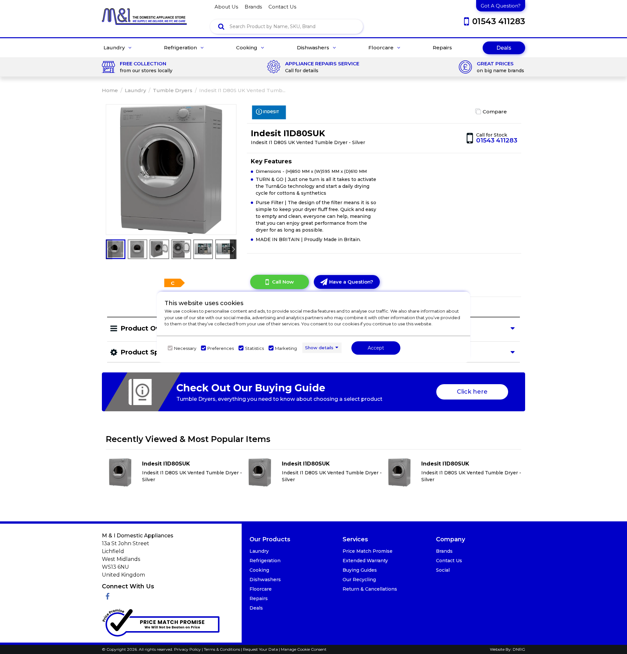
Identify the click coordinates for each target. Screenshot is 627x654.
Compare (495, 111)
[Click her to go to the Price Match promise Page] (160, 621)
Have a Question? (351, 282)
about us (226, 7)
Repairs (442, 48)
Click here (472, 391)
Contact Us (449, 561)
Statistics (254, 348)
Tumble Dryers (172, 90)
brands (253, 7)
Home (110, 90)
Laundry (115, 48)
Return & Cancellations (370, 589)
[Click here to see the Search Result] (221, 26)
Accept (376, 348)
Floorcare (381, 48)
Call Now (283, 282)
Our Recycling (359, 579)
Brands (444, 551)
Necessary (185, 348)
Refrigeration (181, 48)
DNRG (519, 649)
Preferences (220, 348)
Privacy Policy (188, 649)
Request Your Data (260, 649)
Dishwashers (313, 48)
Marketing (286, 348)
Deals (503, 48)
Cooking (247, 48)
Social (443, 570)
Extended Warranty (365, 561)
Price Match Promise (368, 551)
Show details (319, 347)
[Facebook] (107, 596)
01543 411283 (496, 140)
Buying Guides (360, 570)
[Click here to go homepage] (144, 12)
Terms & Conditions (222, 649)
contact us (282, 7)
